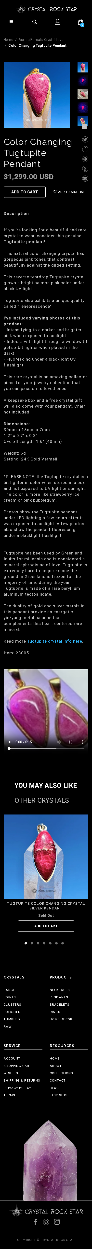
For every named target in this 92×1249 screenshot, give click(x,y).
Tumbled (12, 1019)
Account (12, 1058)
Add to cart (46, 926)
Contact (58, 1080)
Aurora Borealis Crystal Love (41, 40)
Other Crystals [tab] (41, 800)
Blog (54, 1088)
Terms (9, 1095)
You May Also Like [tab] (45, 785)
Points (10, 997)
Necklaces (60, 990)
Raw (8, 1026)
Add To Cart (24, 192)
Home (8, 40)
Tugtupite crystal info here (54, 641)
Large (9, 990)
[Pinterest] (85, 159)
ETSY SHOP (59, 1095)
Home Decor (61, 1019)
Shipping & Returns (22, 1080)
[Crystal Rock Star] (46, 8)
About (56, 1066)
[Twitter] (85, 139)
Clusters (12, 1004)
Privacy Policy (17, 1088)
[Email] (85, 179)
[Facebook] (85, 149)
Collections (61, 1073)
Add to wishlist (71, 192)
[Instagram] (57, 1222)
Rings (55, 1012)
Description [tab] (16, 213)
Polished (12, 1012)
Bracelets (60, 1004)
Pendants (59, 997)
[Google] (85, 169)
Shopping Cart (17, 1066)
